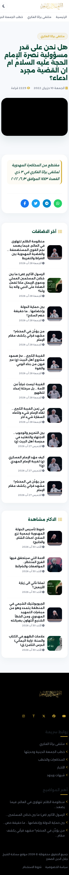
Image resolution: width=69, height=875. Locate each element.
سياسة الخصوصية (56, 867)
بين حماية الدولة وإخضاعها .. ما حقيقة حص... (34, 822)
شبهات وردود (56, 775)
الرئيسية (61, 17)
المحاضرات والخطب (51, 759)
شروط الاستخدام (32, 867)
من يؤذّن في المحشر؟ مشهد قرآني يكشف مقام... (36, 833)
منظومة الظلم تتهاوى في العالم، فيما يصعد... (37, 804)
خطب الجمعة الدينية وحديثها (44, 752)
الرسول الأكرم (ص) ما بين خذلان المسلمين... (35, 815)
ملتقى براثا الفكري (39, 17)
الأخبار (61, 767)
